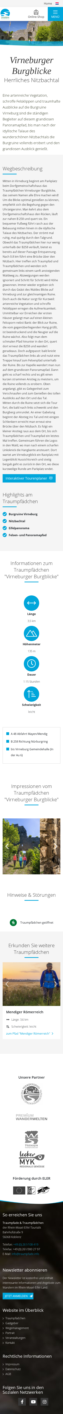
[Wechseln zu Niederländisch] (57, 3)
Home (48, 3)
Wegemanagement (17, 1328)
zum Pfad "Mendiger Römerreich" (28, 1033)
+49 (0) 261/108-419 (25, 1244)
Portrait (10, 1333)
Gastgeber (11, 1323)
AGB (8, 1374)
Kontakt (10, 1343)
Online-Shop (36, 17)
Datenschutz (13, 1369)
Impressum (12, 1364)
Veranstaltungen (15, 1338)
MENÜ (55, 17)
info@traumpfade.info (25, 1254)
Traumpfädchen (15, 1318)
